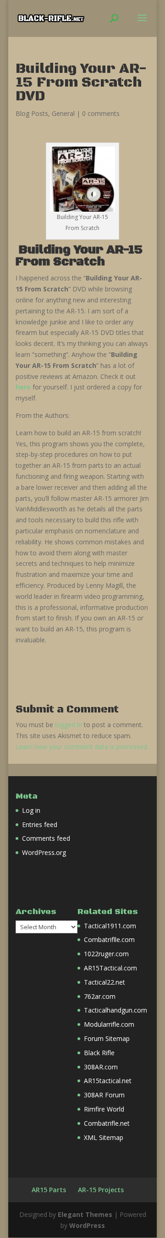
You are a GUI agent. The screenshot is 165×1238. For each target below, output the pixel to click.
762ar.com (100, 996)
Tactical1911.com (110, 925)
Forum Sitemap (107, 1038)
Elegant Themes (85, 1214)
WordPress (87, 1225)
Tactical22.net (104, 982)
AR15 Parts (49, 1189)
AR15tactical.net (108, 1080)
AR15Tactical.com (110, 968)
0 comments (101, 113)
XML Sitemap (103, 1137)
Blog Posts (32, 113)
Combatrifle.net (107, 1123)
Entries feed (39, 824)
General (63, 113)
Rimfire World (104, 1109)
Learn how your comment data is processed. (82, 746)
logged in (68, 724)
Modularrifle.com (109, 1024)
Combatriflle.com (109, 939)
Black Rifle (99, 1052)
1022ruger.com (106, 953)
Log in (31, 810)
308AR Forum (104, 1094)
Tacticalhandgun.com (115, 1010)
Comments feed (46, 838)
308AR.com (101, 1067)
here (23, 387)
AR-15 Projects (101, 1189)
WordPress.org (44, 852)
